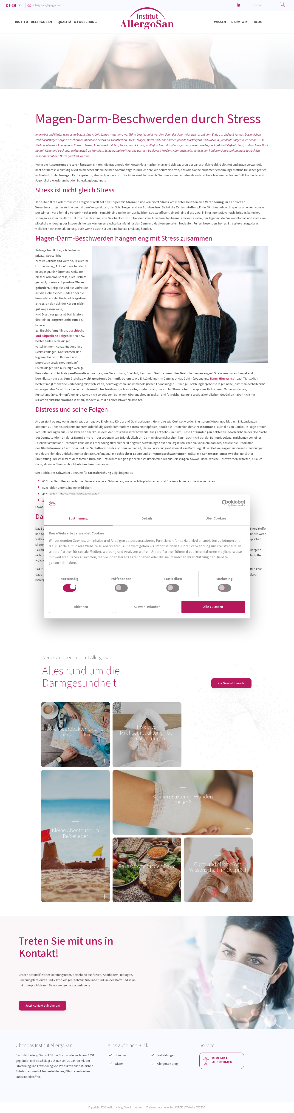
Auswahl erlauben (147, 607)
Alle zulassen (213, 607)
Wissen (119, 1064)
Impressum (137, 1107)
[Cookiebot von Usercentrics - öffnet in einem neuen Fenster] (225, 503)
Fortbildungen (166, 1055)
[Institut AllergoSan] (147, 23)
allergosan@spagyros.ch (47, 5)
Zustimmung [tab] (78, 518)
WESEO (201, 1107)
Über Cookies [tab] (216, 518)
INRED (179, 1107)
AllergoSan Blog (167, 1064)
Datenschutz (154, 1107)
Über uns (120, 1055)
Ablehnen (81, 607)
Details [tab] (147, 518)
